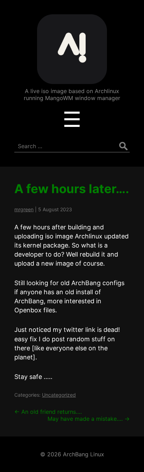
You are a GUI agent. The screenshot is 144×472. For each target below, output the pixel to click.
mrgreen (24, 209)
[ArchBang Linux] (72, 78)
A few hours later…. (71, 188)
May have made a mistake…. (89, 418)
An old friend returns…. (48, 411)
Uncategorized (59, 395)
